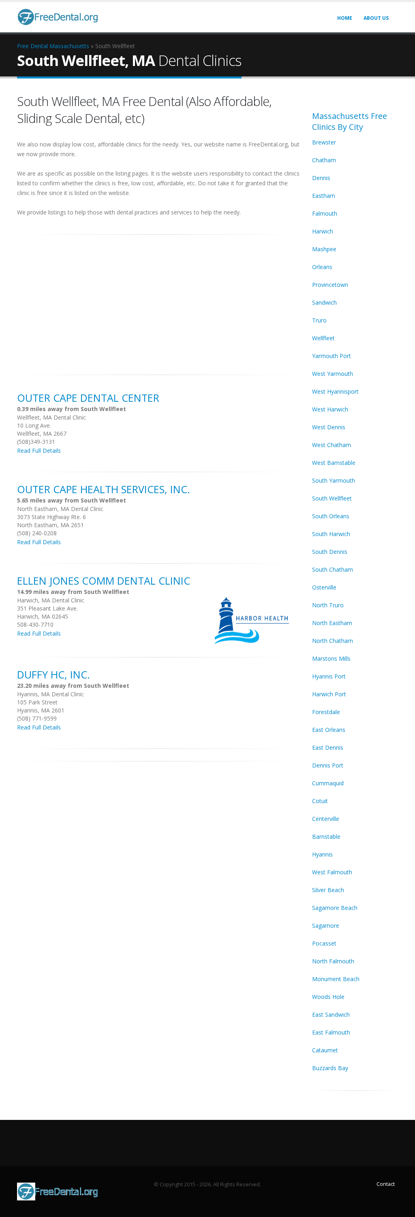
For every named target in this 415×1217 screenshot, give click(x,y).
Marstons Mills (331, 658)
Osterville (324, 587)
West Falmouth (332, 872)
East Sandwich (331, 1014)
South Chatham (332, 569)
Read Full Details (39, 450)
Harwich (322, 231)
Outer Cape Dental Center (88, 398)
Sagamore (325, 925)
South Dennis (329, 551)
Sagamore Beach (334, 908)
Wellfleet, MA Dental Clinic (51, 417)
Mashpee (324, 249)
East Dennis (327, 747)
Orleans (322, 267)
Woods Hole (328, 997)
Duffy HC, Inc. (53, 674)
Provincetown (330, 284)
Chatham (324, 160)
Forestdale (326, 712)
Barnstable (326, 836)
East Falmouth (331, 1032)
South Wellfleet (332, 498)
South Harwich (331, 534)
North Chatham (332, 641)
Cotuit (320, 801)
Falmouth (324, 213)
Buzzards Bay (330, 1068)
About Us (376, 18)
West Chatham (331, 445)
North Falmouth (333, 961)
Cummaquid (328, 783)
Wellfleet (323, 338)
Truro (319, 320)
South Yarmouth (333, 480)
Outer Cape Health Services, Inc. (103, 489)
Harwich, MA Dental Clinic (50, 600)
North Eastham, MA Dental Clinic (60, 509)
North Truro (328, 605)
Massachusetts (69, 46)
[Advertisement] (158, 300)
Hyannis (322, 854)
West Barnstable (333, 462)
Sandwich (324, 302)
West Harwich (330, 409)
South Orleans (330, 516)
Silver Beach (328, 890)
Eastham (323, 195)
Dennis (321, 178)
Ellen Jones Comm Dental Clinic (103, 580)
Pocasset (324, 943)
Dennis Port (327, 765)
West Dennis (328, 427)
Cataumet (325, 1050)
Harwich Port (329, 694)
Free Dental (32, 46)
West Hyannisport (335, 391)
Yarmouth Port (331, 356)
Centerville (325, 819)
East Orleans (328, 730)
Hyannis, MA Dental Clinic (50, 694)
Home (344, 18)
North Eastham (332, 623)
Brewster (324, 142)
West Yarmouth (332, 373)
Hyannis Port (329, 676)
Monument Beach (335, 979)
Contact (385, 1184)
